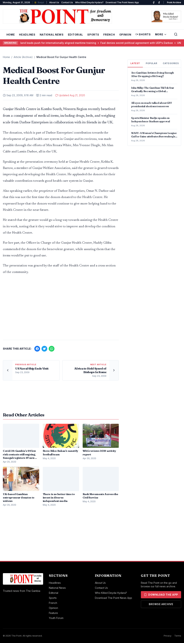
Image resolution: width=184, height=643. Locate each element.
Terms (177, 635)
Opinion (125, 34)
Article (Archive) (23, 57)
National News (52, 34)
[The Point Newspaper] (159, 2)
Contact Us (67, 2)
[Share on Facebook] (37, 349)
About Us (54, 2)
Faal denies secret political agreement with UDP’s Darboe (131, 42)
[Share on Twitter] (44, 349)
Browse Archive (161, 604)
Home (10, 34)
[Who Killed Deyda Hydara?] (166, 16)
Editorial (75, 34)
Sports (93, 34)
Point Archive (174, 2)
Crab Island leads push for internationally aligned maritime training (48, 42)
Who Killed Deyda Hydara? (89, 2)
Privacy (167, 635)
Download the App (163, 594)
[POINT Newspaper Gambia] (153, 2)
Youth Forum (56, 617)
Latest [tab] (135, 63)
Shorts (145, 34)
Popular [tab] (151, 63)
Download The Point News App (122, 2)
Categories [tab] (171, 63)
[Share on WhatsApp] (51, 349)
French (109, 34)
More (159, 34)
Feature (53, 612)
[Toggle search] (176, 34)
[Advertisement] (61, 309)
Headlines (27, 34)
